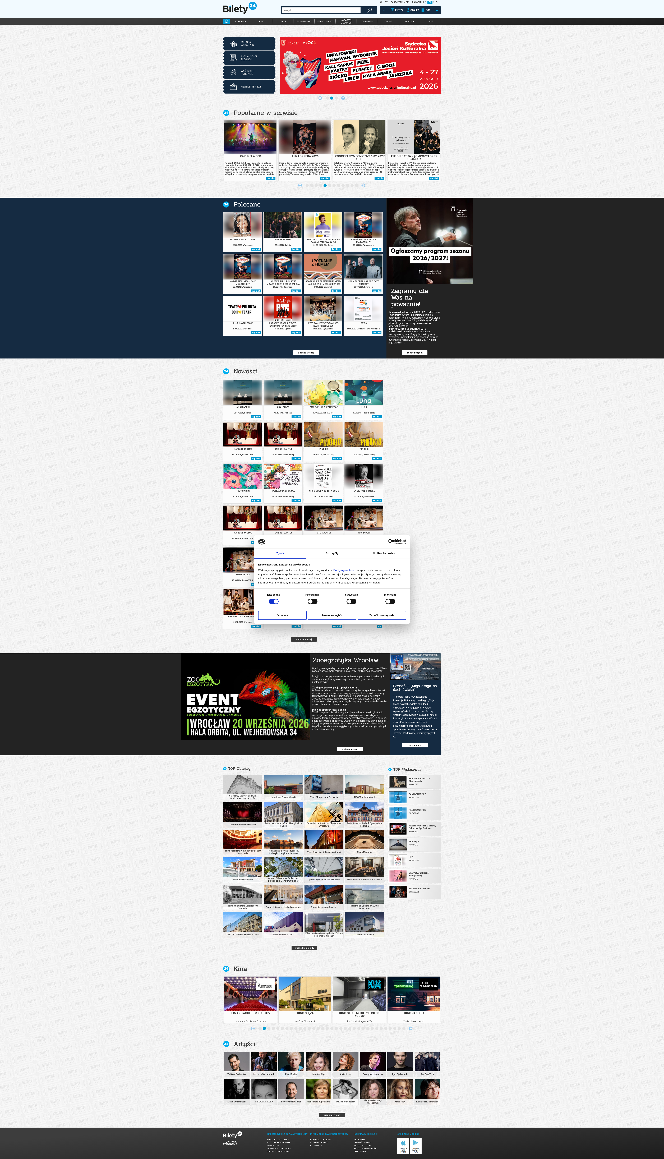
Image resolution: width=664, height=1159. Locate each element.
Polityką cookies (343, 570)
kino (261, 21)
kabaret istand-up (346, 21)
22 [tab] (354, 1028)
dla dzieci (367, 21)
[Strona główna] (240, 12)
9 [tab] (343, 185)
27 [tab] (377, 1028)
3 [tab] (336, 98)
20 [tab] (345, 1028)
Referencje (316, 1145)
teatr (283, 21)
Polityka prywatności (365, 1148)
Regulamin (359, 1140)
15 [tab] (323, 1028)
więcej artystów (332, 1115)
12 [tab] (356, 185)
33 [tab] (404, 1028)
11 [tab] (352, 185)
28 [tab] (381, 1028)
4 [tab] (320, 185)
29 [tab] (386, 1028)
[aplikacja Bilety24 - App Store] (403, 1153)
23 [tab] (359, 1028)
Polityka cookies (362, 1145)
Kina (240, 969)
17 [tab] (332, 1028)
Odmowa (282, 615)
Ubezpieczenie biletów (278, 1151)
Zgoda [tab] (280, 553)
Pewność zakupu (362, 1143)
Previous (320, 98)
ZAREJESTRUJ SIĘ (400, 2)
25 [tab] (368, 1028)
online (388, 21)
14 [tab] (318, 1028)
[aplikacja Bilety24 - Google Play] (416, 1153)
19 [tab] (341, 1028)
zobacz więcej (306, 352)
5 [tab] (325, 185)
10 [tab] (347, 185)
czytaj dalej (415, 745)
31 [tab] (395, 1028)
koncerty (240, 21)
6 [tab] (329, 185)
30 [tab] (390, 1028)
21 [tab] (350, 1028)
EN (437, 2)
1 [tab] (327, 98)
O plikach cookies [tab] (384, 553)
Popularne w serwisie (266, 113)
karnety (409, 21)
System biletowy (319, 1143)
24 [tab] (363, 1028)
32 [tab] (399, 1028)
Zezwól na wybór (332, 615)
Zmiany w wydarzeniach (279, 1148)
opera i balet (325, 21)
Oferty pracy (361, 1151)
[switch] (312, 601)
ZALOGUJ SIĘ (419, 2)
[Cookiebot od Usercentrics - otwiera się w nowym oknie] (391, 541)
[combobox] (321, 10)
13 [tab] (314, 1028)
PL (430, 2)
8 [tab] (338, 185)
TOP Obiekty (239, 768)
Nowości (246, 371)
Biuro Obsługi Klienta (278, 1140)
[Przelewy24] (230, 1146)
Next (343, 98)
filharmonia (304, 21)
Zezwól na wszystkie (381, 615)
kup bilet (270, 178)
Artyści (245, 1044)
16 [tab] (327, 1028)
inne (430, 21)
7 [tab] (334, 185)
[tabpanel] (360, 65)
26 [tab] (372, 1028)
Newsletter (273, 1145)
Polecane (247, 204)
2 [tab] (332, 98)
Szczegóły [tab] (332, 553)
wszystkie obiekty (304, 948)
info (379, 626)
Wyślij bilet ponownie (278, 1143)
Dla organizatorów (320, 1140)
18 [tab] (336, 1028)
